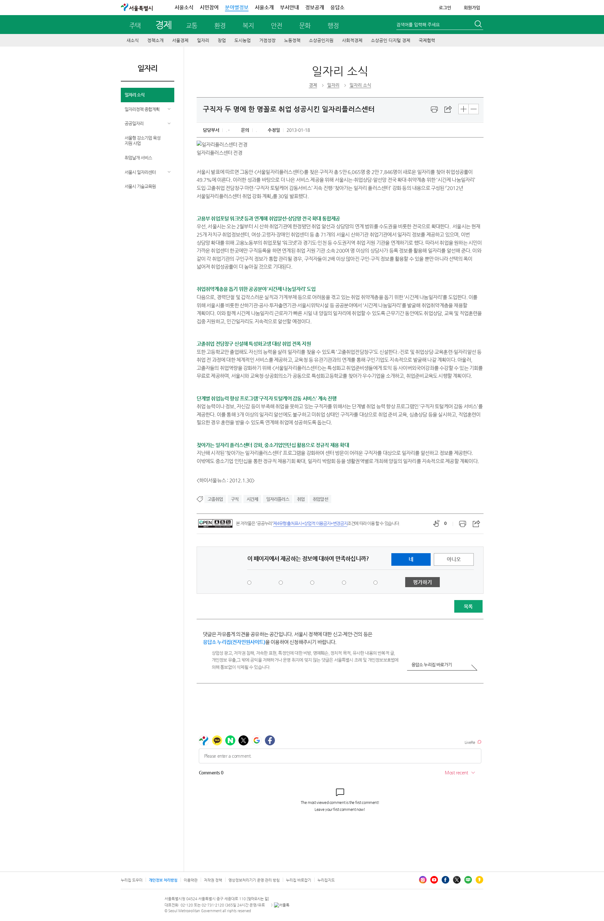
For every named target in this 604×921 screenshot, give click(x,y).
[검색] (478, 25)
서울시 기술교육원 (140, 186)
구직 (234, 499)
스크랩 (448, 109)
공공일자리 (134, 123)
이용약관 (191, 880)
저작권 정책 (213, 880)
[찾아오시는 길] (258, 899)
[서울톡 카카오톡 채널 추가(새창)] (281, 904)
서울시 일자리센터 (140, 172)
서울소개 (264, 7)
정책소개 (155, 40)
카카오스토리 (479, 880)
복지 (248, 25)
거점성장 (267, 40)
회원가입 (472, 7)
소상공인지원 (321, 40)
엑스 (457, 880)
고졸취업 (215, 499)
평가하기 (422, 582)
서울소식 (184, 7)
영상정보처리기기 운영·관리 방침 (254, 880)
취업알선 (320, 499)
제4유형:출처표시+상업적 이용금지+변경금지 (310, 523)
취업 (301, 499)
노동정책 (292, 40)
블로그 (468, 880)
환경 (220, 25)
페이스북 (445, 880)
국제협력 (427, 40)
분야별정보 (237, 7)
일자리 (203, 40)
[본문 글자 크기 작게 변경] (473, 109)
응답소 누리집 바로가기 (431, 664)
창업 (222, 40)
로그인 (445, 7)
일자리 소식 (134, 94)
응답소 (337, 7)
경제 (163, 24)
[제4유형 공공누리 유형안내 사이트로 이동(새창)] (215, 523)
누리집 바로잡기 (298, 880)
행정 (333, 25)
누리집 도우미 (132, 880)
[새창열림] (434, 109)
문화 (304, 25)
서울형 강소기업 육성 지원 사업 (142, 140)
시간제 (252, 499)
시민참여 (209, 7)
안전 (276, 25)
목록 (468, 606)
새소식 (132, 40)
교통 (191, 25)
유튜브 (434, 880)
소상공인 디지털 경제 (390, 40)
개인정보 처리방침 (163, 880)
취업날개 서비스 (138, 157)
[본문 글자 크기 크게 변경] (463, 109)
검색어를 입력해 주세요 (418, 24)
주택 (135, 25)
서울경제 (180, 40)
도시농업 (242, 40)
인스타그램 (423, 880)
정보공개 (314, 7)
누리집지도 (326, 880)
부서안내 (289, 7)
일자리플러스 (277, 499)
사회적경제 (352, 40)
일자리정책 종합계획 (142, 109)
